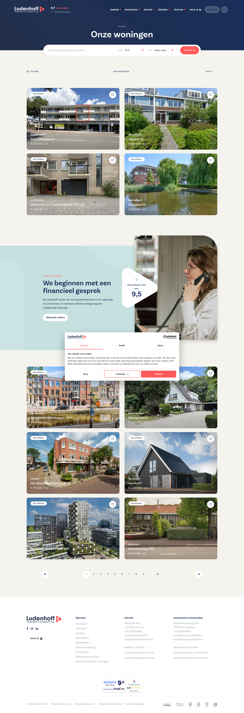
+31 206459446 (182, 631)
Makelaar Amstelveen (185, 647)
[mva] (198, 704)
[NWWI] (167, 704)
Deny (85, 374)
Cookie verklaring (134, 704)
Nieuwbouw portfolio (87, 656)
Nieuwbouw (82, 638)
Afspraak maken (55, 317)
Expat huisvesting (86, 647)
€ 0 (127, 50)
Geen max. (160, 50)
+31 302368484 (133, 631)
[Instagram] (32, 629)
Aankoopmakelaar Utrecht (140, 658)
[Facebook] (27, 629)
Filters (35, 71)
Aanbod (114, 9)
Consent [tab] (84, 345)
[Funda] (180, 704)
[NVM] (190, 704)
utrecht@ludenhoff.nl (136, 635)
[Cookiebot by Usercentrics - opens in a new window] (165, 337)
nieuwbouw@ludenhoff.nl (139, 639)
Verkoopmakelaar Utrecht (139, 652)
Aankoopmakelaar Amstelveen (190, 658)
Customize (120, 374)
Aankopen (81, 624)
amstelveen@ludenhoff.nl (187, 635)
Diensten (163, 9)
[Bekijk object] (73, 119)
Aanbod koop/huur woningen (92, 661)
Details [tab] (122, 345)
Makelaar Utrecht (134, 647)
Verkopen (81, 628)
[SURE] (215, 705)
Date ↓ (209, 71)
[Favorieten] (224, 9)
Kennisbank (82, 652)
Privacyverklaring (61, 704)
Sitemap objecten (84, 704)
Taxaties (80, 633)
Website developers (109, 704)
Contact (212, 9)
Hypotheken (82, 642)
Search (188, 50)
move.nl (193, 9)
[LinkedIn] (37, 629)
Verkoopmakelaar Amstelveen (190, 652)
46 (157, 574)
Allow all (158, 374)
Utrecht (148, 9)
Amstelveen (131, 9)
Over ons (178, 9)
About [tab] (160, 345)
